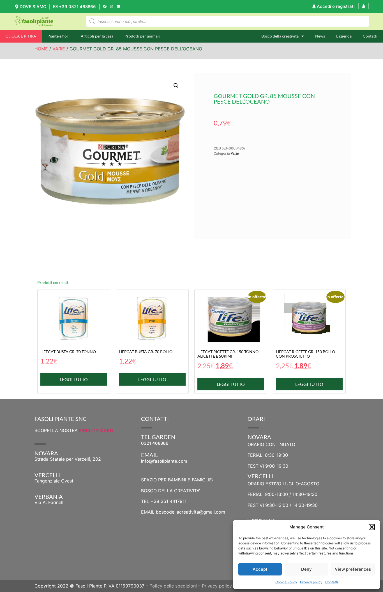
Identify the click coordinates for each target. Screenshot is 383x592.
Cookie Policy (286, 582)
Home (41, 49)
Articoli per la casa (97, 36)
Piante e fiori (58, 36)
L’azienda (344, 36)
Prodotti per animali (142, 36)
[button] (372, 527)
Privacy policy (311, 582)
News (320, 36)
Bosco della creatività (280, 36)
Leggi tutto (74, 379)
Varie (58, 49)
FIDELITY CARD (96, 430)
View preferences (353, 569)
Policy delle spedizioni (173, 586)
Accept (260, 569)
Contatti (331, 582)
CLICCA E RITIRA (21, 36)
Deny (306, 569)
